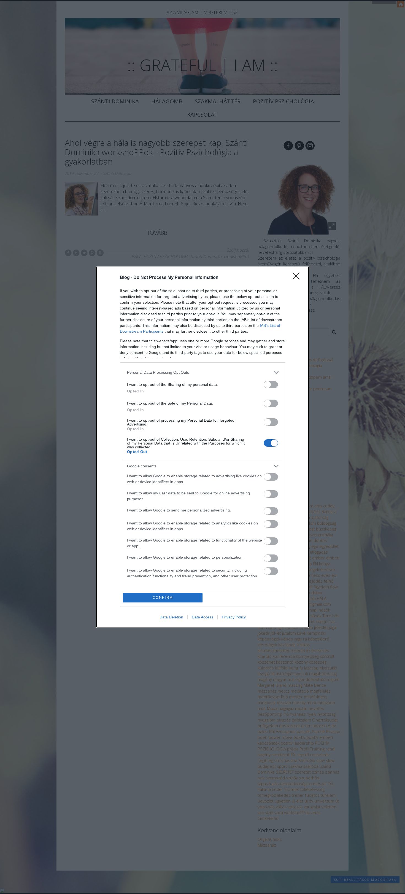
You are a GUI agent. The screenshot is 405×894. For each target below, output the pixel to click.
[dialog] (202, 447)
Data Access (202, 617)
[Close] (298, 278)
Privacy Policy (234, 617)
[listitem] (202, 372)
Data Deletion (171, 617)
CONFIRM (163, 598)
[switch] (271, 384)
